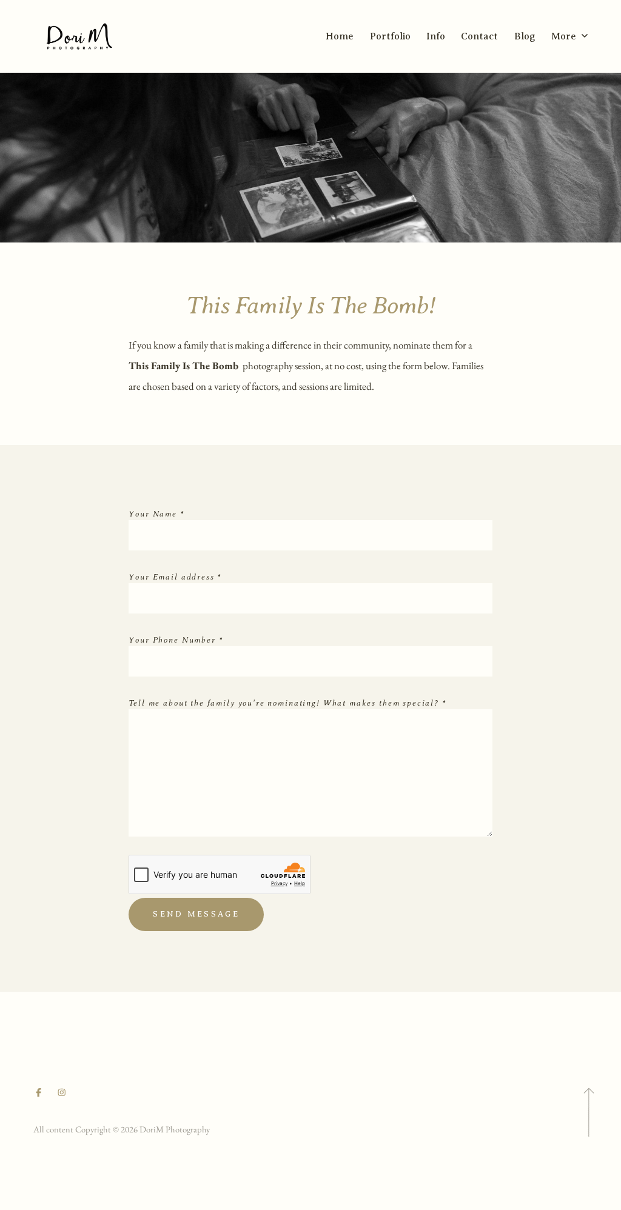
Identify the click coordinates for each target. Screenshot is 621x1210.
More (565, 36)
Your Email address (175, 576)
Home (340, 36)
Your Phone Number (176, 639)
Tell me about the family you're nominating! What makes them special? (287, 702)
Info (435, 36)
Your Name (156, 513)
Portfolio (390, 36)
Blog (524, 36)
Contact (479, 36)
